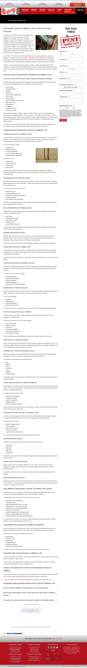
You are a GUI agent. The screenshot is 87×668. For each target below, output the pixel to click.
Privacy (67, 666)
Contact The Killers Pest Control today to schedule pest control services (23, 579)
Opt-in (67, 108)
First (60, 53)
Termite (34, 10)
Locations (73, 1)
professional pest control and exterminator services (38, 56)
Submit (63, 120)
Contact (51, 10)
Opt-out (73, 108)
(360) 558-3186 (59, 4)
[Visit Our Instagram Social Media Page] (51, 647)
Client (59, 10)
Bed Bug (25, 10)
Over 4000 (69, 11)
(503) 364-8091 (26, 4)
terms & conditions (68, 114)
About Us (82, 1)
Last (72, 53)
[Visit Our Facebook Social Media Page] (49, 647)
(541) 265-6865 (42, 4)
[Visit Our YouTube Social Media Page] (57, 647)
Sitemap (63, 666)
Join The (80, 10)
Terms (72, 666)
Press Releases (77, 666)
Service (42, 10)
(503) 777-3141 (9, 4)
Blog (77, 1)
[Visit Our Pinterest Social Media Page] (54, 647)
